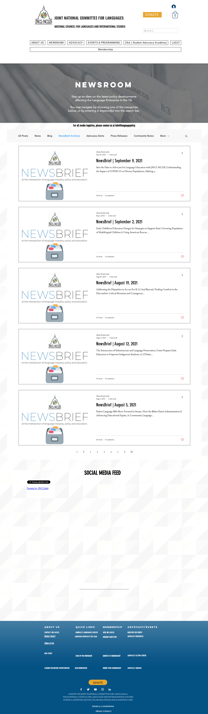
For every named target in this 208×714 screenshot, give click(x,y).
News (38, 135)
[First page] (77, 452)
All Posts (23, 135)
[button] (175, 14)
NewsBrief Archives (69, 135)
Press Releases (119, 135)
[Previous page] (84, 452)
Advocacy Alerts (95, 135)
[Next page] (125, 452)
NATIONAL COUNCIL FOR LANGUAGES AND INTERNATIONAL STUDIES (89, 26)
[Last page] (132, 452)
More (163, 135)
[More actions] (183, 153)
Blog (49, 135)
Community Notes (144, 135)
